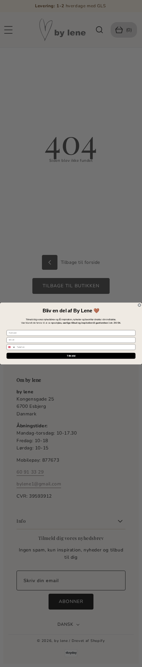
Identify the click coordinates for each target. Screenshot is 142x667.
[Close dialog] (139, 305)
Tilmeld (71, 355)
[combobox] (11, 347)
